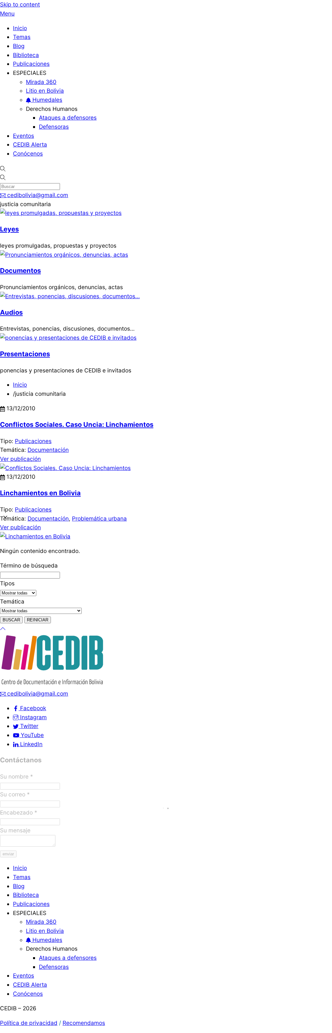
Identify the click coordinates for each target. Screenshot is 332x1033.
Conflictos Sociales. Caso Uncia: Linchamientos (76, 424)
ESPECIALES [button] (29, 72)
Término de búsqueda (29, 565)
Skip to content (20, 4)
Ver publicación (20, 458)
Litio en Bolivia (45, 90)
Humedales (46, 99)
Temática (12, 601)
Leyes (9, 229)
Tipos (7, 583)
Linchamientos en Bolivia (40, 493)
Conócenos (28, 153)
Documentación (48, 449)
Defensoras (54, 126)
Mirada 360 (41, 81)
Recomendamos (84, 1022)
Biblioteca (26, 55)
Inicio (20, 28)
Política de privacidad (28, 1022)
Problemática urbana (99, 518)
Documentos (20, 270)
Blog (19, 45)
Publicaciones (31, 63)
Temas (21, 36)
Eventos (23, 135)
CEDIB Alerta (30, 144)
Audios (11, 312)
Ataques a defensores (68, 117)
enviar (8, 853)
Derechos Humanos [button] (51, 108)
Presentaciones (25, 354)
